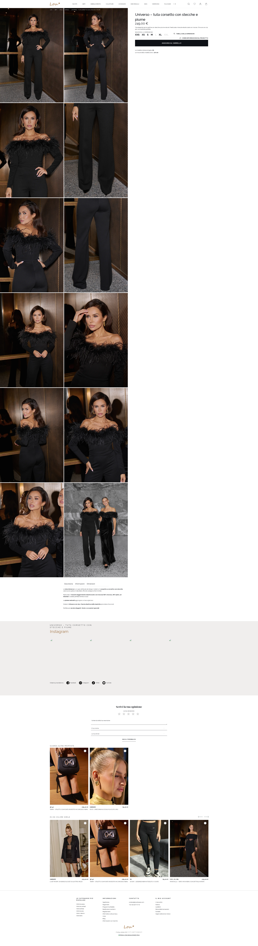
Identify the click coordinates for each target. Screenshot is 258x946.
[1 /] (119, 714)
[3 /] (128, 714)
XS (143, 34)
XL (160, 34)
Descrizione (68, 584)
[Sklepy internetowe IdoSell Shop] (129, 935)
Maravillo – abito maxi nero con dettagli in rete (187, 881)
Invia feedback (129, 739)
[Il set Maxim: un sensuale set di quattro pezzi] (69, 848)
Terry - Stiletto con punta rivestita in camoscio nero (69, 809)
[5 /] (137, 714)
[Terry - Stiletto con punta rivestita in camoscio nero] (69, 776)
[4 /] (133, 714)
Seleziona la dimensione (144, 32)
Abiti (56, 9)
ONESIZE (93, 807)
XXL (177, 879)
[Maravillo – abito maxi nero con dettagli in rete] (189, 848)
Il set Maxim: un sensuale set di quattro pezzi (66, 881)
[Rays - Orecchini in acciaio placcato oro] (109, 776)
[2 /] (123, 714)
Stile (61, 9)
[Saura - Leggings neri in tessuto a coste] (149, 848)
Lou (51, 9)
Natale (67, 9)
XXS (137, 34)
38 (50, 807)
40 (53, 807)
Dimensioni (91, 584)
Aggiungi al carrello (171, 43)
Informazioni (79, 584)
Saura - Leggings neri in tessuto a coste (144, 881)
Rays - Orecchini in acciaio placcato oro (104, 809)
